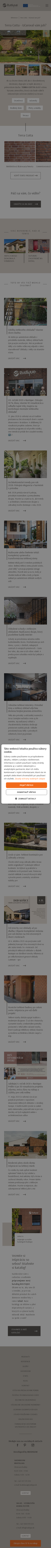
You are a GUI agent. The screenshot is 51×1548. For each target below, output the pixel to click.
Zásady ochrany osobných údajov (30, 778)
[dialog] (25, 774)
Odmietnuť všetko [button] (26, 792)
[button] (25, 798)
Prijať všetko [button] (26, 785)
